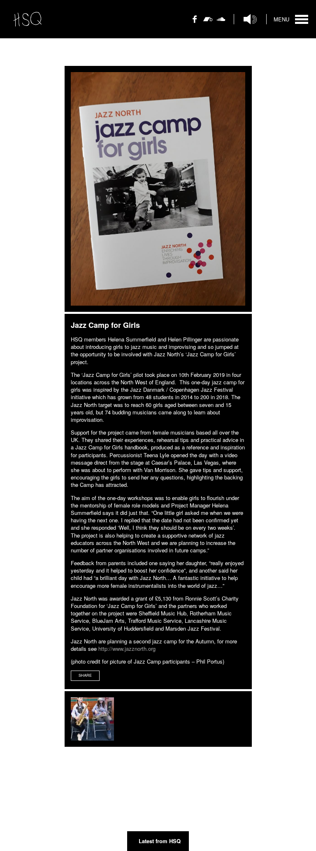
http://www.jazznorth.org (127, 648)
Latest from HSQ (160, 841)
